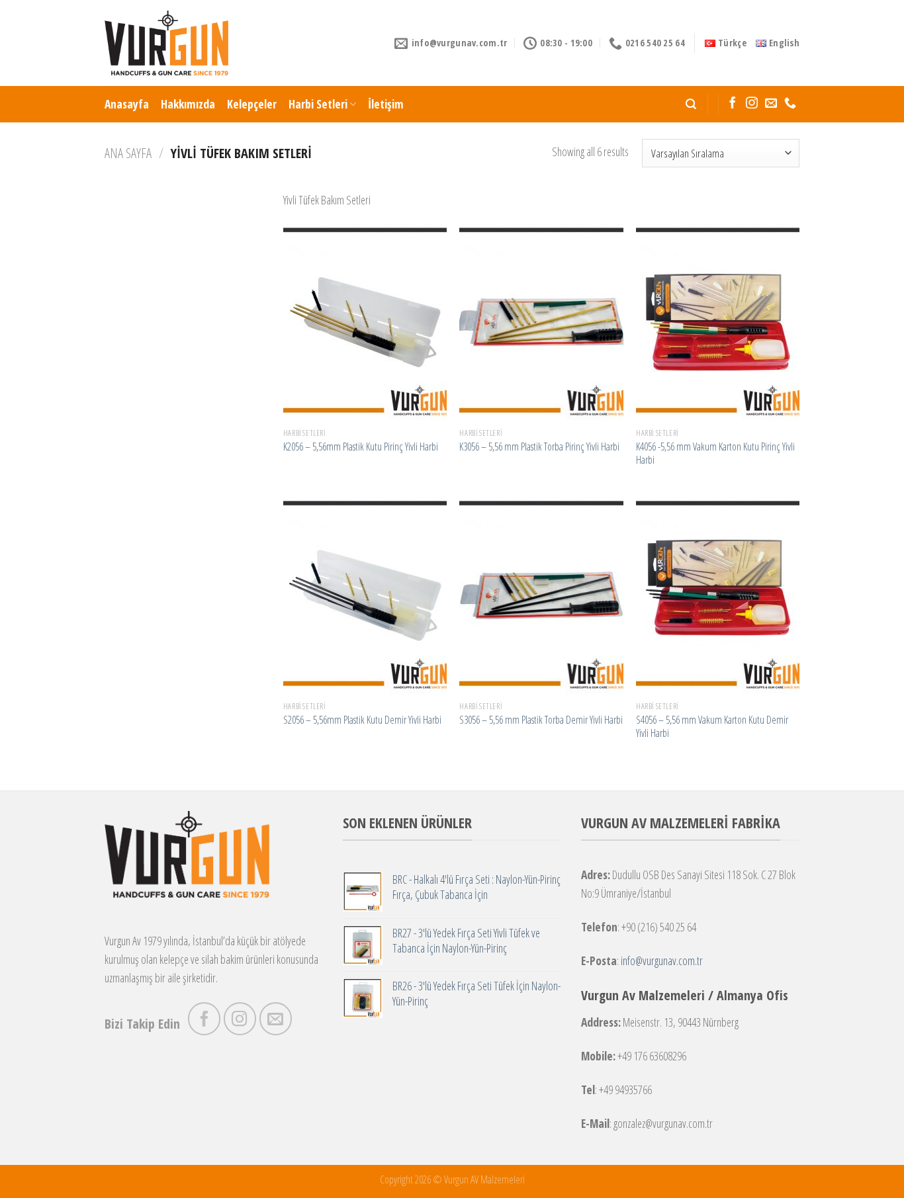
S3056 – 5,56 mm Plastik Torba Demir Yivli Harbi (541, 720)
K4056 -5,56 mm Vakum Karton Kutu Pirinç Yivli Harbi (715, 453)
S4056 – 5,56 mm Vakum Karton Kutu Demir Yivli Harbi (712, 726)
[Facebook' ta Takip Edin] (733, 103)
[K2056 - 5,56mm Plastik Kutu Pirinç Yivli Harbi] (365, 322)
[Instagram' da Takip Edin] (752, 103)
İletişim (386, 104)
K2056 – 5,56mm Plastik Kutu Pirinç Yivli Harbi (360, 447)
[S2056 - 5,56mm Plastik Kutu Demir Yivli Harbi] (365, 595)
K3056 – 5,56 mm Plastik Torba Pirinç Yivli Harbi (539, 447)
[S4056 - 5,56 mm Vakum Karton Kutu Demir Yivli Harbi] (717, 595)
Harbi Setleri (318, 104)
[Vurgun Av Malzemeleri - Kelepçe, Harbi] (166, 43)
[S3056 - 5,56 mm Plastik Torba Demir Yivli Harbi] (541, 595)
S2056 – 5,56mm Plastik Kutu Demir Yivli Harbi (362, 720)
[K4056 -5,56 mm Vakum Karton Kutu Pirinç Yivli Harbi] (717, 322)
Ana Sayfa (128, 153)
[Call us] (790, 103)
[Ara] (691, 104)
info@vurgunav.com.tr (662, 960)
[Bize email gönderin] (771, 103)
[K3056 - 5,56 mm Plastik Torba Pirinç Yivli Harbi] (541, 322)
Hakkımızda (188, 104)
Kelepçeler (252, 104)
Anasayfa (127, 104)
